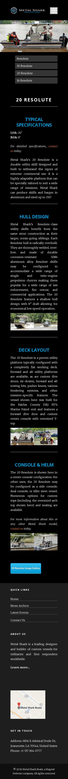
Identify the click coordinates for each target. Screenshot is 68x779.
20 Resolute (25, 73)
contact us (16, 528)
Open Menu (54, 10)
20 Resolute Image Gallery (26, 568)
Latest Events (19, 612)
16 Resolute (24, 80)
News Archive (19, 605)
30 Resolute (24, 66)
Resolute (23, 58)
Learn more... (19, 667)
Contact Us (17, 620)
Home (14, 599)
